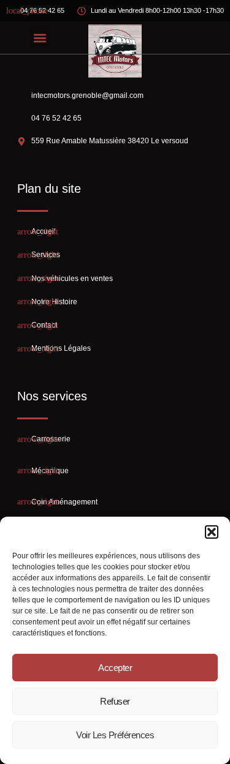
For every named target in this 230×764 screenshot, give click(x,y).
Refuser (115, 701)
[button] (211, 532)
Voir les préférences (115, 735)
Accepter (115, 667)
